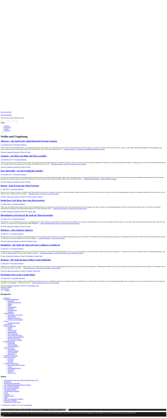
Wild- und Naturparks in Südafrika (13, 399)
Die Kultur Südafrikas (10, 389)
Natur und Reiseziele (10, 326)
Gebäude (10, 327)
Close (2, 416)
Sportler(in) (11, 309)
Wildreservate (11, 354)
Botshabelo (30, 256)
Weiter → (8, 290)
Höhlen (10, 329)
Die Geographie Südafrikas (11, 386)
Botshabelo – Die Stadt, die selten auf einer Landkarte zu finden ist (30, 245)
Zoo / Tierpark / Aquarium (15, 340)
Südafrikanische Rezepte (11, 355)
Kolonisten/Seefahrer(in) (14, 302)
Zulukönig (10, 312)
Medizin (10, 304)
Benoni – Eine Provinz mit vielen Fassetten (20, 186)
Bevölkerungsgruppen (14, 323)
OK (67, 409)
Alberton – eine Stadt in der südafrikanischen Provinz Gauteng (29, 141)
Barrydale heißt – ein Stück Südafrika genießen (22, 171)
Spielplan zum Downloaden (15, 319)
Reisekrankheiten (12, 344)
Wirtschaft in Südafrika (10, 400)
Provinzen (7, 394)
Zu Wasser (10, 362)
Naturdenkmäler (12, 330)
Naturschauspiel (12, 332)
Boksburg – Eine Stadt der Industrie (17, 230)
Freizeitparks (11, 369)
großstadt (39, 197)
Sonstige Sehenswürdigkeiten (16, 337)
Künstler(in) (11, 301)
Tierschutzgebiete (12, 352)
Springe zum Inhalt (6, 112)
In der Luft (11, 359)
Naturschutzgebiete (13, 334)
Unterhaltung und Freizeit (11, 363)
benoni (29, 197)
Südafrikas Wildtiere (13, 351)
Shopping (10, 371)
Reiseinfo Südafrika (6, 115)
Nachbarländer (8, 324)
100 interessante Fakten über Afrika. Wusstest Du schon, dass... (21, 380)
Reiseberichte (11, 343)
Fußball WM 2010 (9, 313)
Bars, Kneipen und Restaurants (16, 365)
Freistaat (36, 256)
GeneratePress (28, 405)
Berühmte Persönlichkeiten (11, 299)
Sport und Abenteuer (10, 357)
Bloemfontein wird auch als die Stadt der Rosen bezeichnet (27, 215)
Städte (6, 397)
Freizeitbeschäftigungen (14, 368)
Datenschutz (7, 127)
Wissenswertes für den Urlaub (12, 402)
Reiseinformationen (9, 341)
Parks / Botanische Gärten (15, 335)
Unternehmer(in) (12, 310)
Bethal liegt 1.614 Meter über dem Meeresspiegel (23, 200)
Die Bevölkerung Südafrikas (12, 383)
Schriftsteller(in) (12, 307)
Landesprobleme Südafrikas (11, 391)
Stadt (28, 152)
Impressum (7, 130)
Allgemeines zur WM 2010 (15, 315)
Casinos (10, 366)
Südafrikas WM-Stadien (14, 318)
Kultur (6, 321)
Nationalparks (11, 349)
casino (34, 271)
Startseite (6, 126)
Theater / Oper (12, 373)
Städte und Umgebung (13, 152)
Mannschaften (11, 316)
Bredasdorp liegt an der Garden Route (18, 275)
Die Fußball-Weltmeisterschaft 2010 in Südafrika (17, 385)
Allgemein (7, 298)
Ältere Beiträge (5, 289)
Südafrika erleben (9, 396)
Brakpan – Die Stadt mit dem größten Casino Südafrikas (26, 260)
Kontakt (6, 129)
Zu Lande (10, 360)
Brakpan (29, 271)
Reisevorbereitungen (13, 346)
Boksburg (30, 241)
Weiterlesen (84, 149)
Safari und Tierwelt (9, 348)
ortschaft (29, 211)
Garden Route (31, 285)
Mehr (63, 409)
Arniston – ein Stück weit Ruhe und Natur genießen (24, 156)
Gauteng (34, 197)
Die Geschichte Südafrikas (11, 388)
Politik (9, 305)
